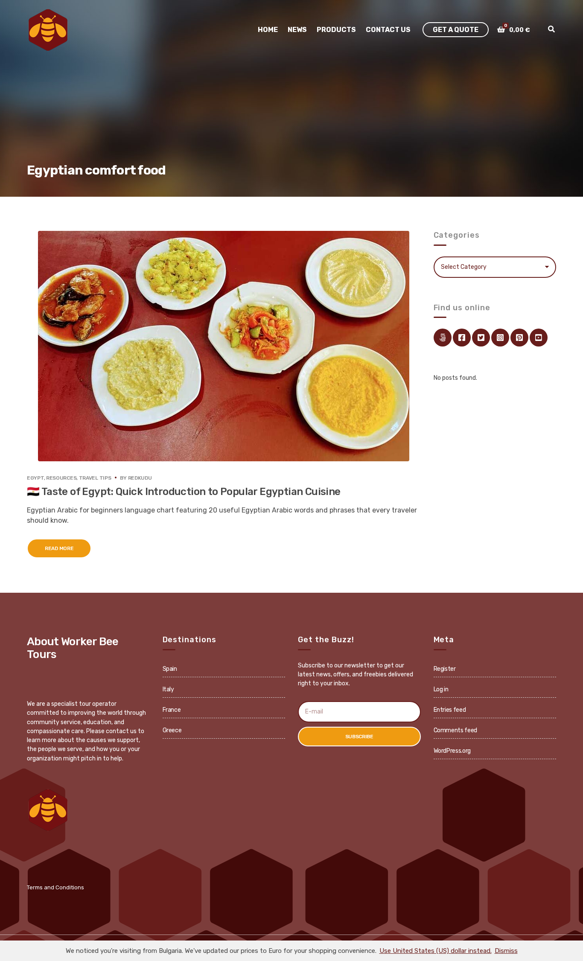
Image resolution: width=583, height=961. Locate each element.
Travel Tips (95, 478)
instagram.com (500, 338)
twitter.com (481, 338)
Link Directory (443, 338)
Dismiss (506, 951)
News (297, 30)
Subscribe (359, 737)
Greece (172, 730)
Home (268, 30)
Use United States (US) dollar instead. (435, 951)
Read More (59, 548)
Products (336, 30)
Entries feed (450, 709)
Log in (441, 689)
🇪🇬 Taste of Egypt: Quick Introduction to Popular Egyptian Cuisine (184, 492)
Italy (168, 689)
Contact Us (388, 30)
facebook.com (462, 338)
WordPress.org (452, 750)
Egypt (35, 478)
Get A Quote (455, 30)
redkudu (140, 478)
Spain (170, 669)
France (172, 709)
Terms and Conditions (55, 887)
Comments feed (455, 730)
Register (445, 669)
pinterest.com (519, 338)
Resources (61, 478)
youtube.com (539, 338)
